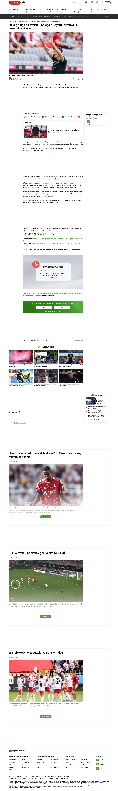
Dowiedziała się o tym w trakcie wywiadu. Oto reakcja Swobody (96, 416)
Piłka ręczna (71, 16)
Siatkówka (34, 16)
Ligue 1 (38, 767)
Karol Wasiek (16, 78)
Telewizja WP (33, 778)
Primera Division (40, 765)
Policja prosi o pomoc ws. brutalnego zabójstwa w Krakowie (45, 365)
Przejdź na (14, 2)
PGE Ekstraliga (54, 767)
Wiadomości (51, 778)
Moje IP (44, 778)
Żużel (40, 16)
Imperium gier (64, 778)
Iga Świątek (69, 765)
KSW (10, 770)
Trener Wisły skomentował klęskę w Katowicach (70, 384)
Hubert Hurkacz (84, 767)
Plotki (39, 778)
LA (91, 16)
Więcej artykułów (96, 419)
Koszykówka (80, 16)
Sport (57, 778)
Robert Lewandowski (23, 21)
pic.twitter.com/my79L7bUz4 (46, 233)
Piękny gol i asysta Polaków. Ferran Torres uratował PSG (44, 384)
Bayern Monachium (34, 142)
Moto (87, 16)
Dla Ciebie (12, 16)
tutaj (40, 787)
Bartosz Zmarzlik (85, 762)
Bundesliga (53, 762)
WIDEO (64, 16)
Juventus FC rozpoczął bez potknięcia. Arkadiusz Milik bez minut (20, 384)
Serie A (52, 765)
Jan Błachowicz (84, 765)
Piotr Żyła (68, 767)
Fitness (11, 767)
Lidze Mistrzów (62, 142)
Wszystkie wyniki (101, 9)
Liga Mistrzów (54, 759)
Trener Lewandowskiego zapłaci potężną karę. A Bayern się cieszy (64, 131)
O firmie (25, 776)
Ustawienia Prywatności (49, 776)
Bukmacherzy (47, 16)
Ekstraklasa (39, 759)
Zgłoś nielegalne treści (20, 423)
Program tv (25, 778)
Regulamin (66, 776)
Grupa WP (19, 776)
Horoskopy (17, 778)
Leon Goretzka (42, 183)
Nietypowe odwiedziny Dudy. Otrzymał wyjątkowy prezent (95, 411)
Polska (42, 340)
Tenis (27, 16)
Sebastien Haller (40, 179)
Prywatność (38, 776)
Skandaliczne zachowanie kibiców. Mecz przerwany (19, 365)
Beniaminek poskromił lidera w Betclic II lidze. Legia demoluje (71, 365)
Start (10, 21)
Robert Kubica (70, 762)
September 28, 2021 (49, 235)
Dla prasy (31, 776)
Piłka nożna (20, 16)
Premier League (40, 762)
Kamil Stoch (83, 759)
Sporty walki (56, 16)
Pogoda (11, 778)
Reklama (60, 776)
